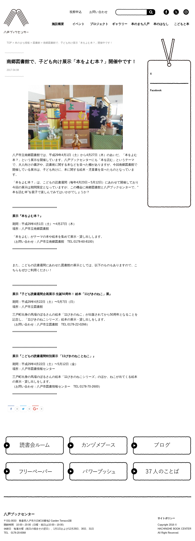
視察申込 (76, 12)
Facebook (155, 90)
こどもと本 (181, 24)
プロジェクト (99, 24)
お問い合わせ (98, 12)
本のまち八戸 (140, 24)
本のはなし (161, 24)
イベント (78, 24)
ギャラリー (119, 24)
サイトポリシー (166, 518)
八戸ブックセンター (19, 514)
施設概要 (58, 24)
